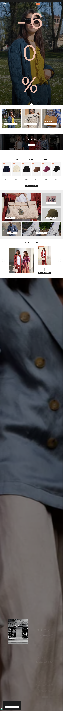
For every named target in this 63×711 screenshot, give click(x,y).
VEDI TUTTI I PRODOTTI (31, 185)
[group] (31, 53)
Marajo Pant (44, 267)
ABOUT (44, 697)
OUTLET (44, 159)
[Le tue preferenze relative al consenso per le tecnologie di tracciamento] (1, 709)
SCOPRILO (31, 145)
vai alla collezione (51, 124)
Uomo (23, 3)
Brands (44, 3)
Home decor (30, 3)
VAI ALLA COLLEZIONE (11, 124)
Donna (19, 3)
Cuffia (6, 178)
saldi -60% (34, 159)
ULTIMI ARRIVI (21, 159)
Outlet (38, 3)
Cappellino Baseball (36, 178)
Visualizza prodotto (44, 272)
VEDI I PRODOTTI (10, 217)
